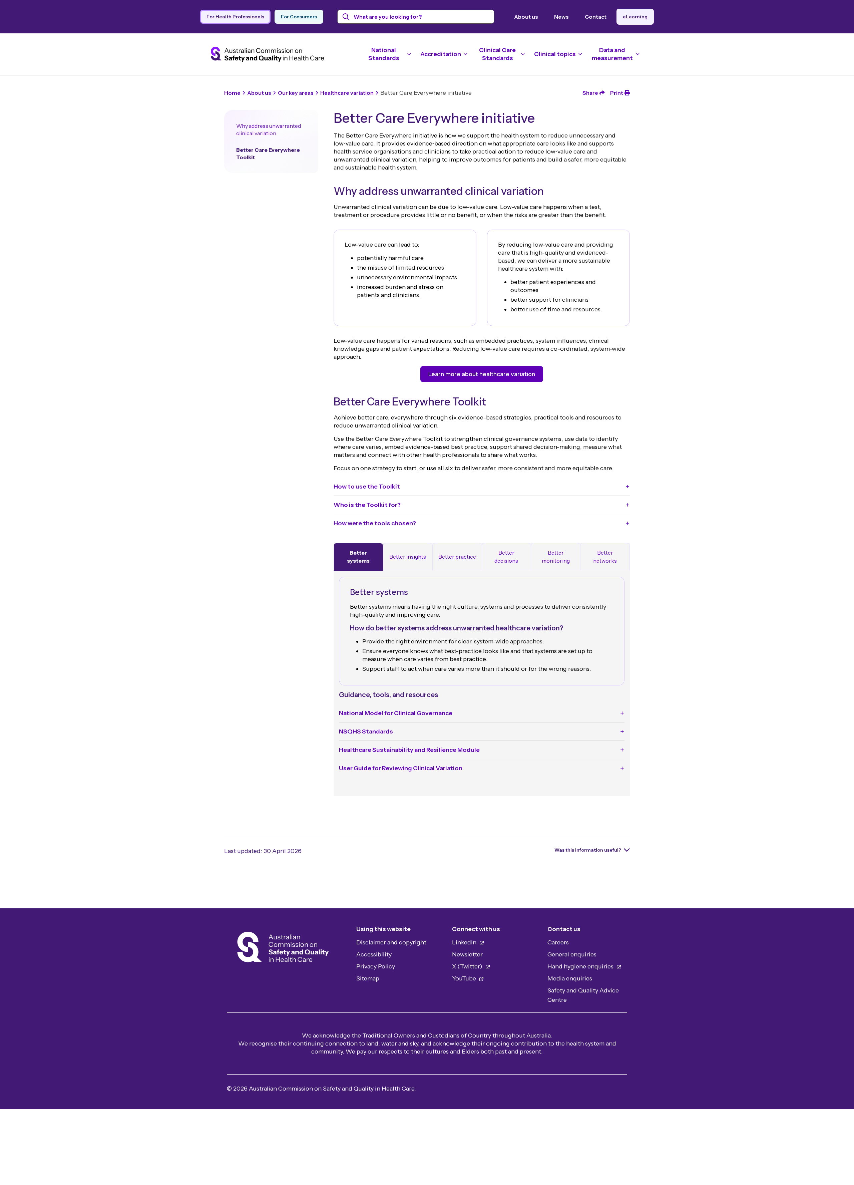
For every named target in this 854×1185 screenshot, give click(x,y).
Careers (558, 942)
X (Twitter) (468, 966)
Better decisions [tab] (506, 556)
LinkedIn (465, 942)
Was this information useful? (587, 850)
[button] (482, 487)
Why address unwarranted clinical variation (268, 129)
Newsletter (467, 954)
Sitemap (367, 978)
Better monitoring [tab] (556, 556)
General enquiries (571, 954)
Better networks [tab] (605, 556)
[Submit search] (346, 17)
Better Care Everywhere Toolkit (268, 153)
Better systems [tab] (358, 556)
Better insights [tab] (407, 556)
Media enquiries (569, 978)
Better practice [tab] (457, 556)
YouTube (464, 978)
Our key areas (296, 92)
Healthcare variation (347, 92)
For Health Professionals (235, 17)
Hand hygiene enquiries (581, 966)
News (561, 16)
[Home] (283, 948)
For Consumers (299, 17)
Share (590, 92)
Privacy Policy (375, 966)
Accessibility (374, 954)
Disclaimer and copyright (391, 942)
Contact (595, 16)
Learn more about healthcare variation (481, 374)
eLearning (635, 17)
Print (616, 92)
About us (526, 16)
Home (232, 92)
